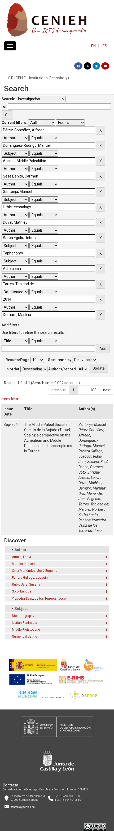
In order (13, 369)
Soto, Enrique (89, 472)
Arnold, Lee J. (89, 477)
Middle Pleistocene (26, 629)
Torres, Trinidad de (93, 504)
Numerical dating (24, 636)
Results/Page (17, 360)
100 (93, 390)
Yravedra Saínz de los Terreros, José (92, 525)
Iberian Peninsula (24, 623)
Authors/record (62, 369)
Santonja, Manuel (92, 424)
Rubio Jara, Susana (26, 584)
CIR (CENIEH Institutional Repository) (38, 78)
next (107, 390)
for (4, 106)
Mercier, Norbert (91, 509)
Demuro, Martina (91, 488)
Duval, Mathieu (89, 483)
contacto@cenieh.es (23, 807)
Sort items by (59, 360)
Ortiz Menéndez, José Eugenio (34, 571)
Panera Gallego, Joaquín (30, 577)
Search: (8, 99)
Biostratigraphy (23, 616)
